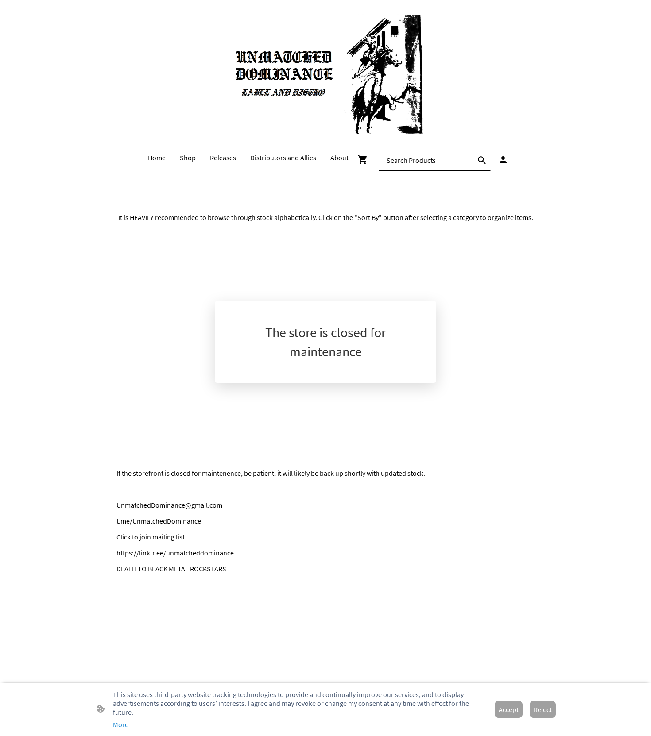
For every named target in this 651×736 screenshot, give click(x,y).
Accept (509, 709)
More (120, 724)
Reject (543, 709)
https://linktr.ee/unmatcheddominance (175, 552)
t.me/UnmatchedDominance (158, 520)
